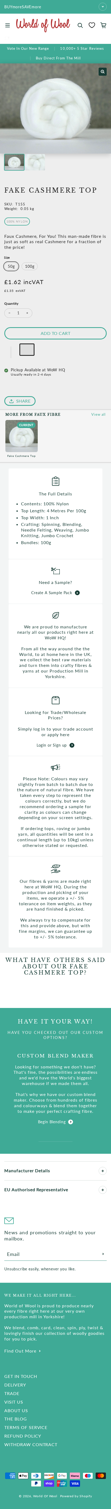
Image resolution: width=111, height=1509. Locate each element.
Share (23, 400)
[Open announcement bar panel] (103, 7)
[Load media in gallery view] (14, 162)
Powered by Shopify (76, 1496)
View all (98, 414)
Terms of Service (25, 1427)
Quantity (11, 303)
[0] (92, 25)
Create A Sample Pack (51, 592)
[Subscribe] (103, 1254)
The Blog (15, 1418)
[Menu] (7, 25)
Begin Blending (52, 1122)
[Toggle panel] (103, 1171)
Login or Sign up (52, 745)
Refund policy (22, 1435)
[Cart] (103, 25)
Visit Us (13, 1401)
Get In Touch (20, 1376)
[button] (11, 352)
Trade (11, 1393)
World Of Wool (45, 1496)
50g (11, 266)
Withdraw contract (30, 1444)
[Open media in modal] (103, 72)
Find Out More (20, 1350)
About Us (16, 1410)
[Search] (80, 25)
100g (29, 266)
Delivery (15, 1384)
